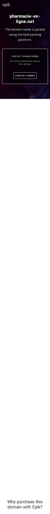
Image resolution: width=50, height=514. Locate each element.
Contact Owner (25, 75)
